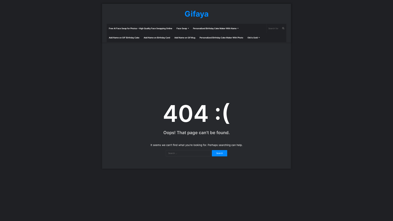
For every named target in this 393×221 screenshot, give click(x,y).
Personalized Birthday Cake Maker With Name (215, 28)
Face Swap (182, 28)
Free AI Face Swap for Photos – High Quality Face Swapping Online (140, 28)
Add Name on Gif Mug (184, 37)
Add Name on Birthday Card (157, 37)
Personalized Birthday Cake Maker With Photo (221, 37)
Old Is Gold (252, 37)
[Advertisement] (196, 66)
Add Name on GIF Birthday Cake (124, 37)
